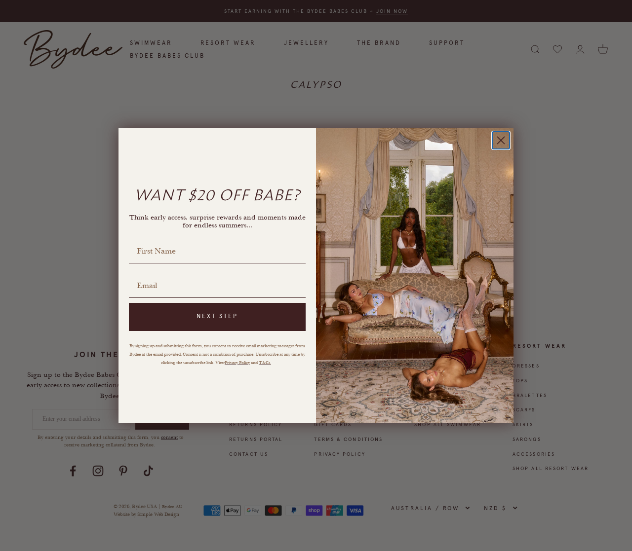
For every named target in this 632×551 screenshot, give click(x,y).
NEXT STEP (217, 316)
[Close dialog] (501, 140)
